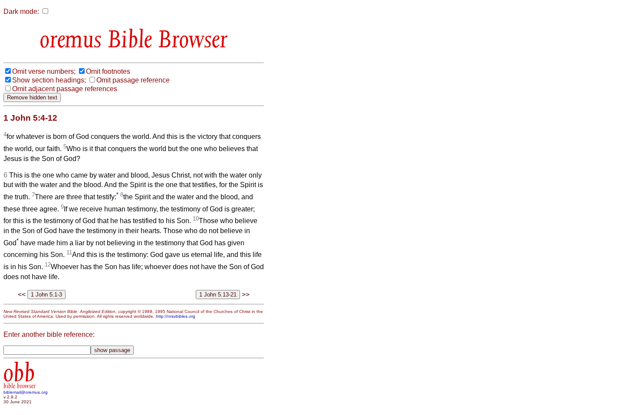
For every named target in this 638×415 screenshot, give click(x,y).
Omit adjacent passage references (64, 88)
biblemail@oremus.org (25, 392)
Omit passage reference (133, 80)
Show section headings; (49, 80)
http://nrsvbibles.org (175, 316)
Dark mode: (21, 11)
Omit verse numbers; (44, 71)
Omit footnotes (108, 71)
